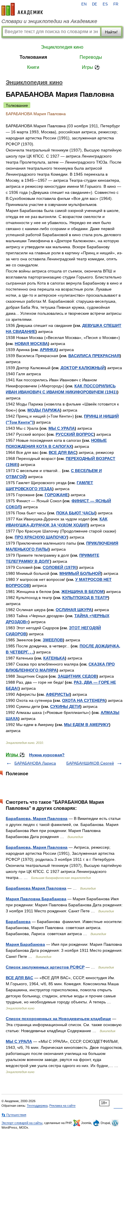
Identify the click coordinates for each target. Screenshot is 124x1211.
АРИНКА (48, 349)
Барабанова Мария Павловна (36, 888)
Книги (33, 67)
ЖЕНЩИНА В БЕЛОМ (82, 591)
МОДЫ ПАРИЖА (43, 410)
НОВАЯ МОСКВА (31, 343)
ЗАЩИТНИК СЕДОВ (77, 676)
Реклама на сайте (62, 1105)
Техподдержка (37, 1105)
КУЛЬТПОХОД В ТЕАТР (85, 597)
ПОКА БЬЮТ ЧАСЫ (75, 513)
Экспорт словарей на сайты (21, 1123)
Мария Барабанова (25, 944)
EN (84, 4)
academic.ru (22, 9)
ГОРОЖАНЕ (56, 494)
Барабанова (18, 921)
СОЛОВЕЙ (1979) (59, 567)
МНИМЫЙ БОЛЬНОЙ (80, 573)
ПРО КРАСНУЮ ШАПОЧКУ (41, 537)
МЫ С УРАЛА (61, 428)
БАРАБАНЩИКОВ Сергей (90, 763)
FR (115, 4)
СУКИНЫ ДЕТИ (65, 706)
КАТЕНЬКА (54, 658)
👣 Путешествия (13, 1115)
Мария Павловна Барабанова (36, 899)
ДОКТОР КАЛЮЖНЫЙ (83, 367)
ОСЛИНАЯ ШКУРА (74, 609)
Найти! (111, 32)
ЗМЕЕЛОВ (53, 640)
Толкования (33, 57)
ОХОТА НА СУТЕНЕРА (83, 700)
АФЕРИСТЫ (58, 694)
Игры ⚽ (91, 67)
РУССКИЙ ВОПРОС (75, 434)
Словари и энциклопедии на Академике (49, 21)
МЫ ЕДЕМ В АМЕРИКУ (86, 724)
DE (94, 4)
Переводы (91, 57)
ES (105, 4)
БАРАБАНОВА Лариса (35, 763)
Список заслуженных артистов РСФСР (45, 967)
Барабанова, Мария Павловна (36, 818)
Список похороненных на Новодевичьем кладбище (58, 1018)
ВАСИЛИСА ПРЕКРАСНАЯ (94, 355)
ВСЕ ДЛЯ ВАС (62, 452)
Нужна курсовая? (47, 755)
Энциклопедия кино (62, 47)
